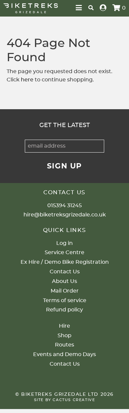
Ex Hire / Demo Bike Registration (65, 262)
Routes (64, 344)
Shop (64, 335)
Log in (64, 243)
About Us (64, 281)
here (27, 79)
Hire (64, 326)
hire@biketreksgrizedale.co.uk (64, 214)
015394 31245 (64, 205)
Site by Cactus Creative (64, 400)
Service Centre (64, 252)
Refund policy (64, 309)
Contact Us (65, 271)
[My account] (103, 8)
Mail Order (65, 291)
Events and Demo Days (64, 354)
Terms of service (64, 300)
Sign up (64, 166)
